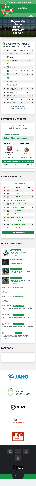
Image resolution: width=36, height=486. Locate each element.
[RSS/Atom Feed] (10, 451)
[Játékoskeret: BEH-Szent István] (8, 78)
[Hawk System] (18, 467)
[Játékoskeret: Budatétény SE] (8, 81)
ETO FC (18, 197)
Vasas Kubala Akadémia (18, 220)
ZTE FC (18, 227)
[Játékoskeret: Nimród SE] (8, 95)
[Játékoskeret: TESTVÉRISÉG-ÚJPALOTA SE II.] (8, 88)
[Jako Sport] (18, 376)
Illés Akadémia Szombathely (18, 203)
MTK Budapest (18, 210)
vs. (18, 150)
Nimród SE (12, 95)
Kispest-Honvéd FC (18, 207)
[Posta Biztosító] (18, 421)
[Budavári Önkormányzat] (19, 392)
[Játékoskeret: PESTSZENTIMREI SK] (8, 74)
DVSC (18, 193)
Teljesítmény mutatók (27, 157)
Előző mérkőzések (7, 157)
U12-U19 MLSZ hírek (15, 250)
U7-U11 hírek (18, 333)
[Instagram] (26, 451)
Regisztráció (22, 8)
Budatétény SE (13, 81)
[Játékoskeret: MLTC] (8, 99)
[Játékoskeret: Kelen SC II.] (8, 67)
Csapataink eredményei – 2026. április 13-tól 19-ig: (17, 317)
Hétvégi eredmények (16, 259)
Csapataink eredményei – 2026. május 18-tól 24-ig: (20, 272)
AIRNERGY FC (13, 92)
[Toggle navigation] (30, 15)
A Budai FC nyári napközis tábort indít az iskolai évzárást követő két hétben (16, 336)
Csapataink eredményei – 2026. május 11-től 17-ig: (20, 281)
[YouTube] (18, 458)
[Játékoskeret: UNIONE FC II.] (8, 70)
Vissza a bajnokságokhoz (19, 110)
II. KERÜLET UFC (14, 53)
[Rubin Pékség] (18, 436)
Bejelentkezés (22, 10)
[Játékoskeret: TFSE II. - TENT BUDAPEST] (8, 85)
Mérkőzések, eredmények (19, 108)
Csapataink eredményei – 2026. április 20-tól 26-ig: (17, 308)
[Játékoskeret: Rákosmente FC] (8, 64)
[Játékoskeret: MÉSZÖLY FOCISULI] (8, 56)
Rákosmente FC (14, 64)
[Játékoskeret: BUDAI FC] (8, 102)
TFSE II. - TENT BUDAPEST (13, 85)
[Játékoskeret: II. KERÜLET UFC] (8, 53)
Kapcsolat (22, 7)
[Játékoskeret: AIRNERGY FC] (8, 92)
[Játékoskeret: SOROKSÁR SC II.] (8, 60)
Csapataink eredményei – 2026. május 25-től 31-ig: (20, 262)
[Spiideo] (18, 407)
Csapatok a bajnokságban (19, 106)
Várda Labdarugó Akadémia (18, 217)
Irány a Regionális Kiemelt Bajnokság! (19, 253)
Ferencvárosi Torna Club (18, 200)
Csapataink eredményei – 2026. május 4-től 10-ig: (17, 290)
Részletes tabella (9, 236)
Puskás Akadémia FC (18, 214)
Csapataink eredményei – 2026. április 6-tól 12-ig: (17, 327)
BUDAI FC (12, 102)
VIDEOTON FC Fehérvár (18, 224)
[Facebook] (18, 451)
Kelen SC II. (13, 67)
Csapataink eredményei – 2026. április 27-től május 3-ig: (16, 299)
